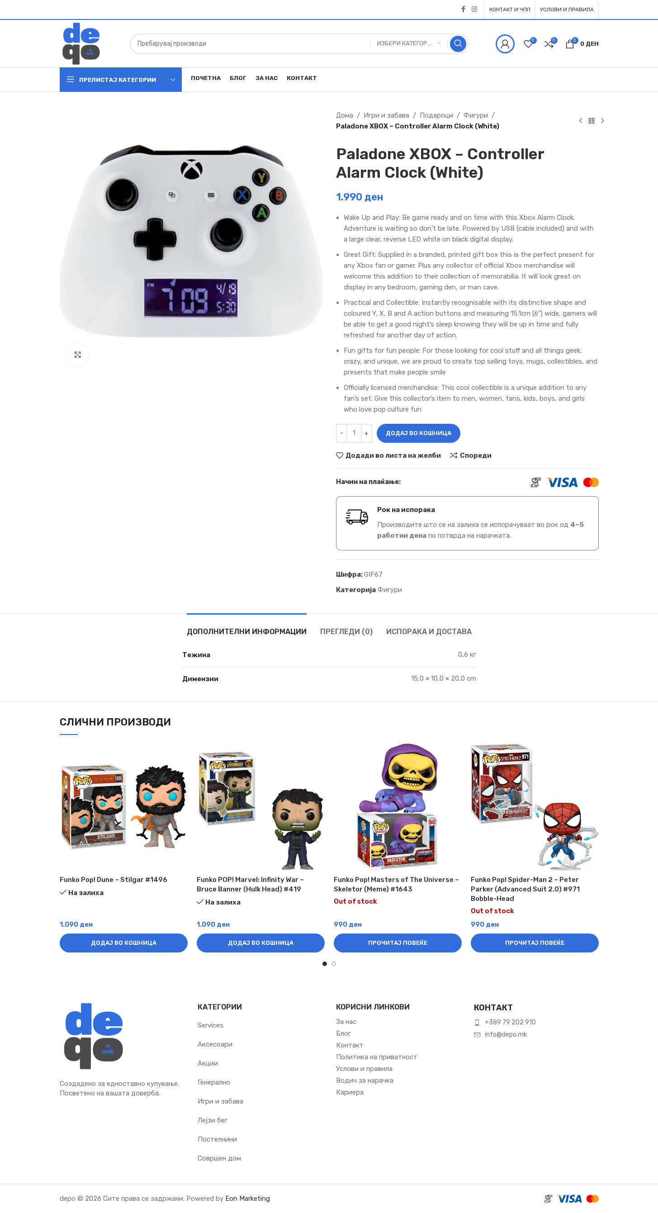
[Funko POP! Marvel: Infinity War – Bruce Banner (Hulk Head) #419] (261, 807)
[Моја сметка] (505, 44)
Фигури (476, 115)
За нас (346, 1022)
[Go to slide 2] (333, 964)
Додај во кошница (418, 433)
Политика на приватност (376, 1057)
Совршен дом (219, 1158)
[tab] (247, 627)
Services (210, 1025)
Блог (343, 1033)
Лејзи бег (212, 1120)
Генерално (214, 1082)
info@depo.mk (506, 1034)
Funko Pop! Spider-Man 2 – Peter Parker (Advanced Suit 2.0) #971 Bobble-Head (525, 889)
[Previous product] (580, 120)
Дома (344, 115)
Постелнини (217, 1139)
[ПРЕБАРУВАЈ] (458, 44)
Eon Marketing (247, 1198)
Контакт (350, 1045)
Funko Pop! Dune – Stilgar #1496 (113, 880)
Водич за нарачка (364, 1080)
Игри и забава (386, 115)
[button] (124, 942)
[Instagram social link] (474, 9)
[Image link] (94, 1036)
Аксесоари (215, 1044)
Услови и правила (364, 1069)
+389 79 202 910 (510, 1022)
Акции (208, 1063)
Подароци (436, 115)
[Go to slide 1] (324, 964)
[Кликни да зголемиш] (77, 354)
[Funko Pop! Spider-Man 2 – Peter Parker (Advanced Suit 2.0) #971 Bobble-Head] (535, 807)
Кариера (350, 1092)
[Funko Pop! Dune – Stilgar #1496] (124, 807)
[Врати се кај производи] (591, 120)
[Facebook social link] (463, 9)
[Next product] (602, 120)
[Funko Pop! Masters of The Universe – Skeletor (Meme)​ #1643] (398, 807)
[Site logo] (81, 43)
